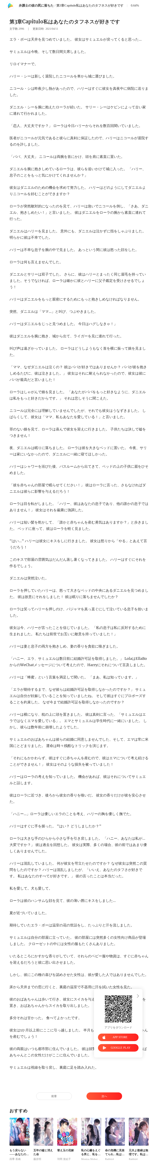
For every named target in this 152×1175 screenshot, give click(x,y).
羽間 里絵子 (64, 1159)
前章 (54, 1096)
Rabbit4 (109, 1159)
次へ (104, 1096)
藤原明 (37, 1159)
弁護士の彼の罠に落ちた (36, 5)
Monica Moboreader (91, 1159)
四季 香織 (15, 1159)
